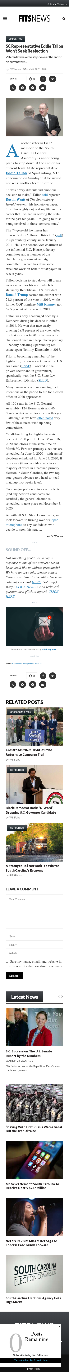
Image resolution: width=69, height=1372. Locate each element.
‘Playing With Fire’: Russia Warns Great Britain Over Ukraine (34, 1129)
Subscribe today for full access (30, 1355)
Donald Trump (17, 294)
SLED (42, 380)
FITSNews (15, 69)
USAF (25, 365)
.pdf (59, 235)
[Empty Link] (58, 996)
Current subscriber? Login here (31, 1360)
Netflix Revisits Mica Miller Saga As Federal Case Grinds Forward (32, 1243)
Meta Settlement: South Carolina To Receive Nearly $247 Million (32, 1186)
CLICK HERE (25, 586)
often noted (45, 417)
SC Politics (15, 39)
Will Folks (14, 759)
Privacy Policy (33, 1369)
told (45, 194)
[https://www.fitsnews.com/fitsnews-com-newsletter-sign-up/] (34, 626)
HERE (36, 582)
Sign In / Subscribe (58, 3)
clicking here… (50, 649)
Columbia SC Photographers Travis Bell (27, 663)
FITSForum (15, 875)
